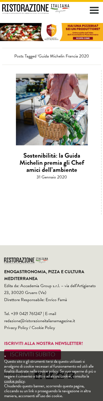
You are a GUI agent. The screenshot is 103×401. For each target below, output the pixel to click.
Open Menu (94, 10)
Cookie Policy (43, 327)
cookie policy (14, 381)
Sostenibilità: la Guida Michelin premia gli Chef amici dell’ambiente (52, 163)
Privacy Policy (16, 327)
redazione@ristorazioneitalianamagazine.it (39, 321)
